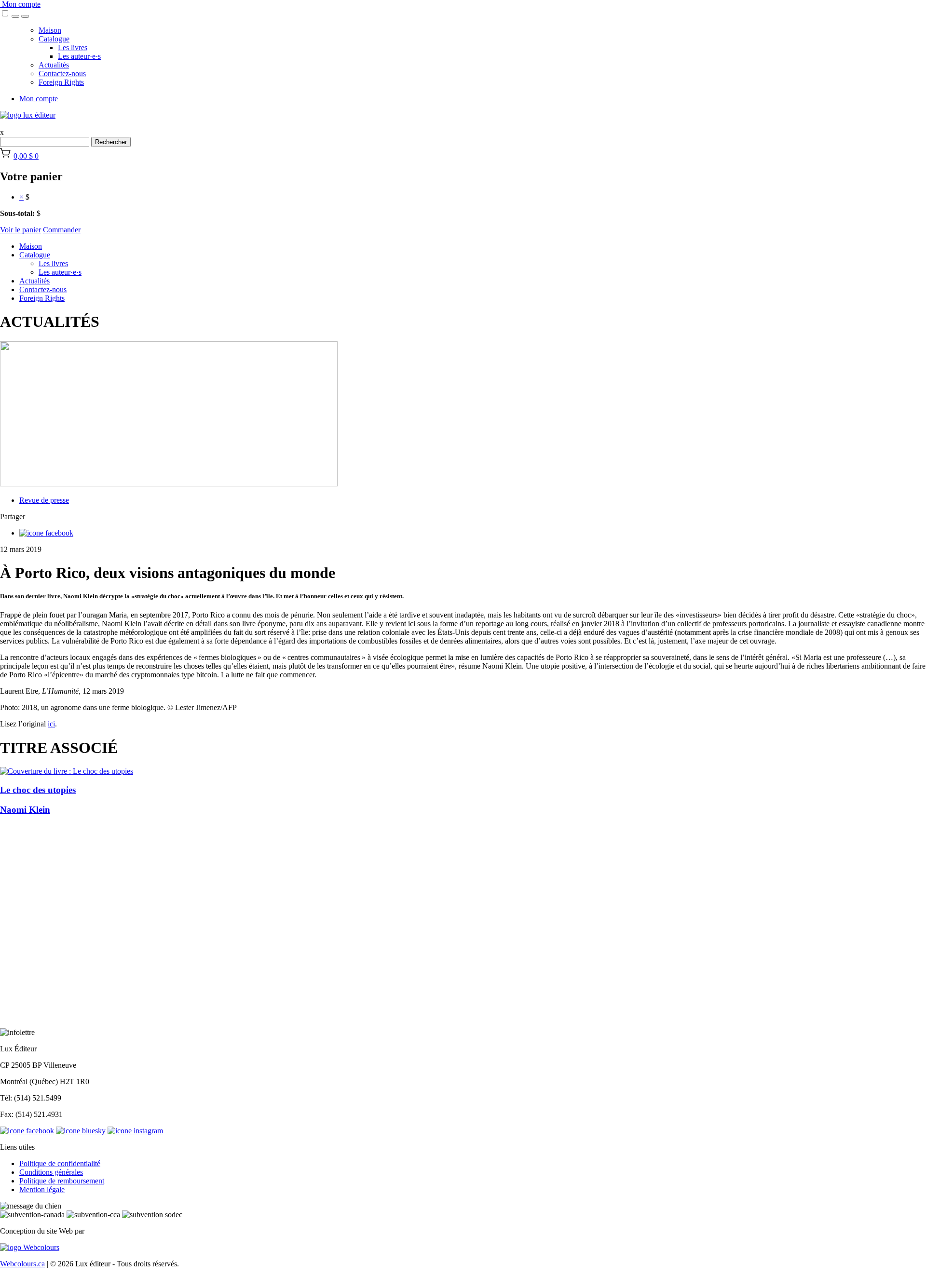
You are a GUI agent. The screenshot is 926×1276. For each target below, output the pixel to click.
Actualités (54, 65)
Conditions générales (51, 1172)
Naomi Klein (25, 810)
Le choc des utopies (38, 790)
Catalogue (54, 39)
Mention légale (42, 1189)
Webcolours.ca (22, 1264)
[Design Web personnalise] (29, 1247)
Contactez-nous (62, 73)
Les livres (72, 47)
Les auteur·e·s (79, 56)
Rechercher (111, 142)
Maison (50, 30)
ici (51, 724)
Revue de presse (44, 500)
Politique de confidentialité (59, 1163)
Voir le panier (20, 230)
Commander (62, 230)
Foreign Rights (61, 82)
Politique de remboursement (61, 1181)
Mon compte (20, 4)
